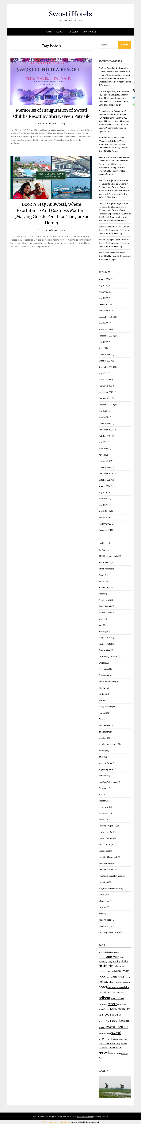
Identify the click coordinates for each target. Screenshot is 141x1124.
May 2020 (103, 505)
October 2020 (105, 480)
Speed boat (104, 851)
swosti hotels (116, 1026)
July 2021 (103, 442)
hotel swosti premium (115, 988)
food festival (104, 725)
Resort (102, 800)
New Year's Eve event (108, 782)
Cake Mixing (104, 650)
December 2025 (106, 304)
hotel (103, 987)
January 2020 (105, 523)
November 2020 (106, 473)
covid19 (102, 688)
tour (111, 1047)
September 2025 (106, 317)
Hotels (102, 750)
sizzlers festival (106, 838)
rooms (101, 819)
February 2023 (105, 386)
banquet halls (104, 952)
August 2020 (105, 486)
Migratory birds (106, 769)
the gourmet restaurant (109, 888)
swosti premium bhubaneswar (112, 876)
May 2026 (103, 298)
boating (102, 631)
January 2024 (105, 354)
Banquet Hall (104, 587)
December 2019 (106, 530)
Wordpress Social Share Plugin (56, 1122)
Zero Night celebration (109, 932)
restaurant (103, 813)
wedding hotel (105, 920)
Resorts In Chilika (110, 1009)
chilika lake (106, 966)
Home (48, 31)
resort (112, 1004)
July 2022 (103, 411)
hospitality (126, 982)
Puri (100, 794)
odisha (104, 997)
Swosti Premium (106, 869)
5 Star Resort (105, 568)
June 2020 (103, 498)
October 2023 (105, 360)
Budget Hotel (105, 637)
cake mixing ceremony (109, 656)
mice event (121, 992)
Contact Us (89, 31)
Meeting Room (105, 763)
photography (103, 1004)
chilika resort (119, 966)
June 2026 (103, 291)
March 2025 (104, 329)
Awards (102, 581)
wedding (102, 913)
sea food (104, 1014)
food (102, 976)
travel (104, 1052)
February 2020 (105, 517)
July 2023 (103, 373)
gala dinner (104, 731)
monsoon (103, 775)
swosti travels (107, 1043)
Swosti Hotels (70, 14)
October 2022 (105, 398)
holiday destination (115, 982)
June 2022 (103, 417)
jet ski (101, 756)
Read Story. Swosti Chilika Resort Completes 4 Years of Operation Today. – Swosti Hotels (114, 160)
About (60, 31)
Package (102, 788)
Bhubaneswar (105, 612)
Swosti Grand (105, 863)
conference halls (107, 971)
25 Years (103, 550)
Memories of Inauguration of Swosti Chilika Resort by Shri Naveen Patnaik (112, 170)
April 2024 (103, 348)
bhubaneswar (109, 957)
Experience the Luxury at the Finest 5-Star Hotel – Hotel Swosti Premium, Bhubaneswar (115, 217)
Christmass (104, 669)
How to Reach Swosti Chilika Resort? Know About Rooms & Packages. (115, 81)
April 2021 (103, 455)
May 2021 (103, 448)
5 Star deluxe (105, 562)
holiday (103, 981)
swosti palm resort (105, 1033)
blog (101, 625)
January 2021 (105, 467)
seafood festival (106, 832)
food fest (109, 977)
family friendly (105, 706)
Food (101, 719)
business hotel (105, 644)
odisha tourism (117, 998)
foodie (127, 977)
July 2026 (103, 285)
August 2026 (105, 279)
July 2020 (103, 492)
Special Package (106, 844)
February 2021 (105, 461)
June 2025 (103, 323)
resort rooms (121, 1004)
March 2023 (104, 379)
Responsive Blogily (85, 1116)
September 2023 (106, 367)
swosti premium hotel (119, 1039)
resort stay (104, 807)
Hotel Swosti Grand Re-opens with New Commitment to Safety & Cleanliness (114, 193)
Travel (102, 894)
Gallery (73, 31)
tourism (117, 1047)
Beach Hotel (104, 600)
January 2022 (105, 423)
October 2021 (105, 436)
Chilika (102, 662)
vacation (103, 907)
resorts (101, 1009)
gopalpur (103, 738)
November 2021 (106, 429)
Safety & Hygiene (107, 825)
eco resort (122, 970)
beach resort (114, 952)
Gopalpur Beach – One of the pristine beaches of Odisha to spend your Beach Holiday (114, 230)
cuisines (102, 694)
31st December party (108, 556)
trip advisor (104, 901)
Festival (102, 713)
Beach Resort (105, 606)
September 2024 (106, 335)
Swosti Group (58, 123)
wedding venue (105, 926)
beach (101, 593)
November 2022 (106, 392)
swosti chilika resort (108, 857)
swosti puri (104, 882)
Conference (104, 675)
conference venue (107, 681)
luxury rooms (112, 992)
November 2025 (106, 310)
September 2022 (106, 404)
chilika (124, 961)
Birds (101, 619)
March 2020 (104, 511)
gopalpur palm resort (108, 744)
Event (101, 700)
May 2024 (103, 342)
